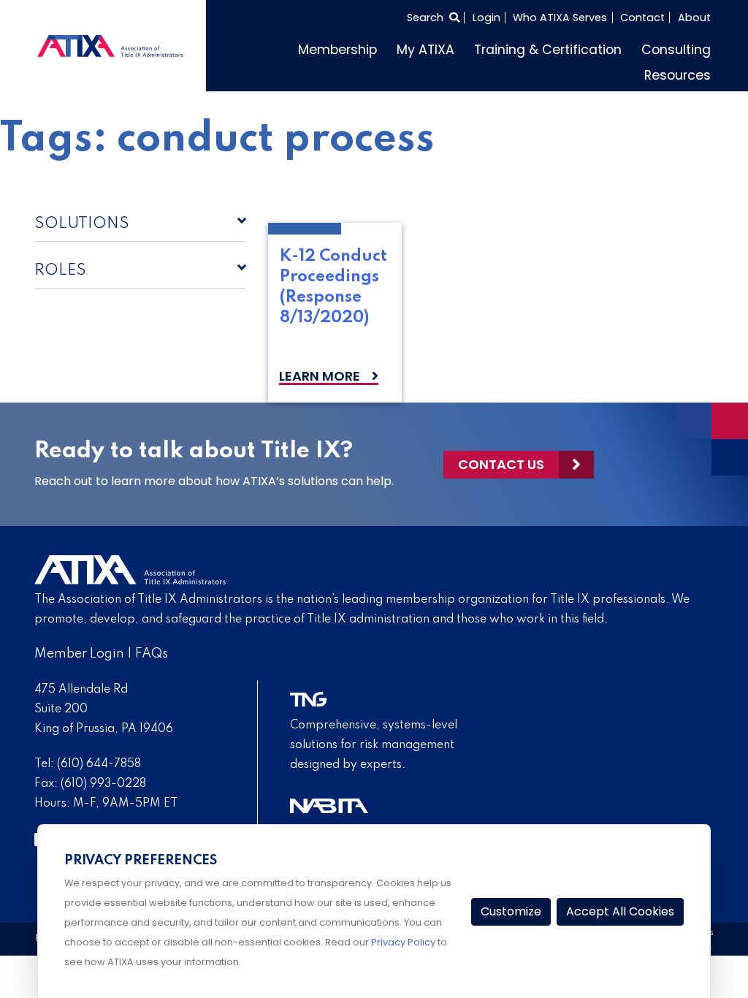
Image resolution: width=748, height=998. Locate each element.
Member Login (79, 653)
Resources (677, 75)
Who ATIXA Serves (560, 17)
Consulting (676, 49)
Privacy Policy (403, 942)
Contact (642, 17)
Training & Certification (548, 49)
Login (486, 17)
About (694, 17)
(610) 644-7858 (99, 764)
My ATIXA (425, 49)
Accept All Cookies (620, 911)
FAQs (151, 653)
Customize (511, 911)
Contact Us (501, 464)
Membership (337, 49)
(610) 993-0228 (103, 784)
